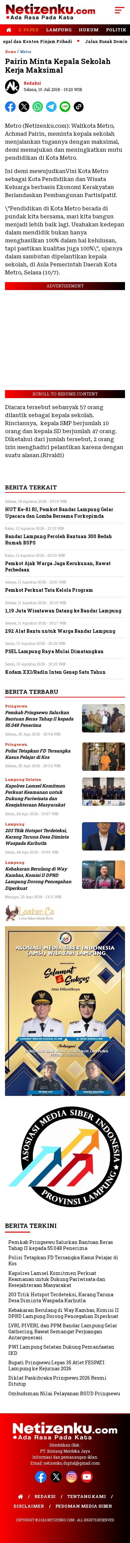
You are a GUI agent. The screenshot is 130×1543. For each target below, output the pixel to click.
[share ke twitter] (25, 110)
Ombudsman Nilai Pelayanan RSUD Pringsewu (64, 1393)
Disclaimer (28, 1506)
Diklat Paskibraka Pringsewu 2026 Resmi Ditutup (57, 1381)
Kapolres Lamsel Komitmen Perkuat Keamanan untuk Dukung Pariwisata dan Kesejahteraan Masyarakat (35, 795)
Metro (25, 52)
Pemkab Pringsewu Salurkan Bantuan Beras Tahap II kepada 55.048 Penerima (39, 718)
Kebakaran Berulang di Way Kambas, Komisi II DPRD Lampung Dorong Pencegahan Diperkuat (38, 878)
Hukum (89, 30)
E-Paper (29, 30)
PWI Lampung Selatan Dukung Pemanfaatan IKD (61, 1350)
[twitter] (57, 1481)
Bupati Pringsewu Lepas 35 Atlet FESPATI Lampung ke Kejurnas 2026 (56, 1365)
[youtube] (88, 1481)
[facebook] (42, 1481)
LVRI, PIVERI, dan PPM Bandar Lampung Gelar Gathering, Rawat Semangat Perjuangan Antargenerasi (62, 1331)
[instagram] (73, 1481)
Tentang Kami (86, 1496)
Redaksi (32, 83)
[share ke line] (66, 110)
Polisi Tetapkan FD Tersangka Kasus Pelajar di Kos (37, 754)
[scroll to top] (120, 1504)
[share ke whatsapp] (39, 110)
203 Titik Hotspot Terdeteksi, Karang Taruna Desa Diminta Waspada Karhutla (37, 837)
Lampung (58, 30)
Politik (116, 30)
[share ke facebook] (12, 110)
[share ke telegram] (52, 110)
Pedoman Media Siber (83, 1506)
